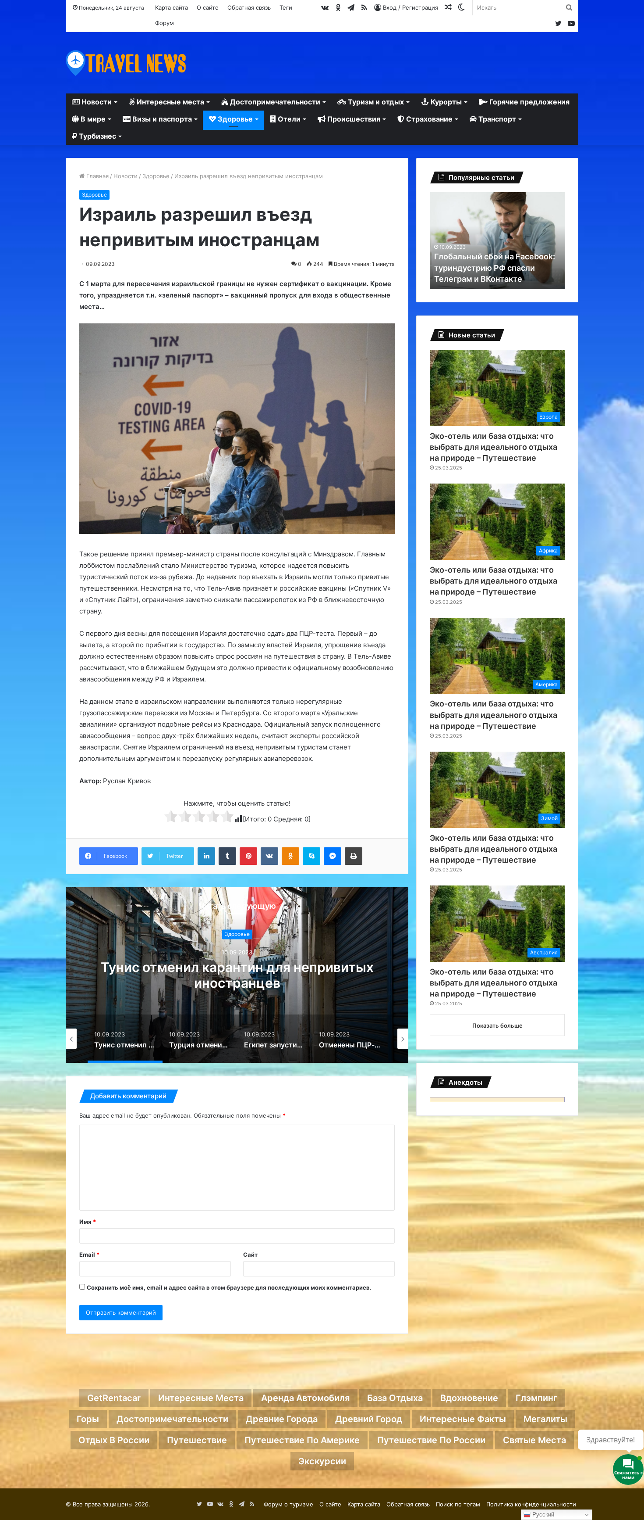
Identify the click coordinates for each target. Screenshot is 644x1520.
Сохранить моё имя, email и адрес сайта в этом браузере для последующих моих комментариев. (229, 1287)
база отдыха (395, 1398)
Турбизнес (96, 136)
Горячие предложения (529, 101)
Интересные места (169, 101)
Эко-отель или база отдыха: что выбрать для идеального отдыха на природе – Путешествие (493, 446)
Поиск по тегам (458, 1504)
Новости (96, 101)
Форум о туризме (288, 1504)
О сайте (208, 7)
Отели (288, 119)
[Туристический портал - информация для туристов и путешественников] (126, 63)
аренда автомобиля (305, 1398)
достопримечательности (172, 1419)
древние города (282, 1419)
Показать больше (497, 1025)
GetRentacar (114, 1398)
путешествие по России (431, 1440)
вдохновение (469, 1398)
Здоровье (234, 119)
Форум (164, 22)
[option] (237, 975)
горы (88, 1419)
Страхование (428, 119)
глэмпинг (536, 1398)
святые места (534, 1440)
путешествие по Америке (302, 1440)
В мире (92, 119)
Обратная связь (249, 7)
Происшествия (353, 119)
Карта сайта (171, 7)
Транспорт (496, 119)
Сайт (250, 1254)
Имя (87, 1221)
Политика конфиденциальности (531, 1504)
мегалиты (545, 1419)
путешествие (197, 1440)
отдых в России (113, 1440)
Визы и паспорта (161, 119)
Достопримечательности (274, 101)
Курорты (445, 101)
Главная (97, 175)
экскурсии (322, 1461)
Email (89, 1254)
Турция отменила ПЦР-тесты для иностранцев (237, 975)
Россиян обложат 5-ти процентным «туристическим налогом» (493, 267)
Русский (542, 1514)
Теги (286, 7)
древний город (368, 1419)
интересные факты (463, 1419)
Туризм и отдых (375, 101)
